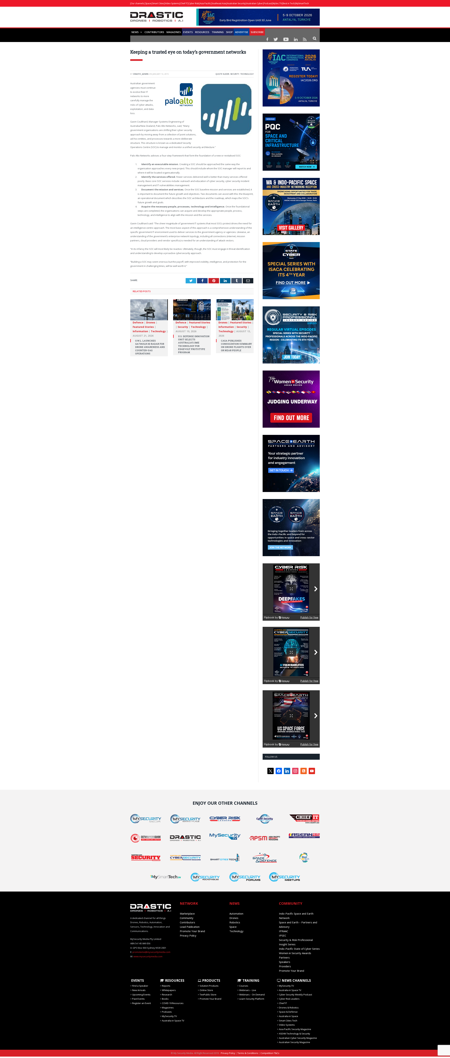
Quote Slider (222, 74)
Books (165, 998)
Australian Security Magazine (294, 1042)
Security (234, 74)
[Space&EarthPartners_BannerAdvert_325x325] (291, 491)
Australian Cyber (254, 3)
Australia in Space (288, 1016)
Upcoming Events (141, 994)
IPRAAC (283, 931)
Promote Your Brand (192, 931)
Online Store (206, 990)
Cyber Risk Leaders (289, 998)
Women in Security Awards (295, 953)
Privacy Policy (188, 935)
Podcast (268, 3)
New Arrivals (139, 990)
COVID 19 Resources (173, 1003)
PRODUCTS (210, 980)
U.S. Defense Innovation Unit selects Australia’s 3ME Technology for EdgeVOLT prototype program (194, 343)
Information (140, 331)
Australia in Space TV (173, 1020)
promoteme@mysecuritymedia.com (151, 952)
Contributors (154, 32)
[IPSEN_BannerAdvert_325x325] (291, 555)
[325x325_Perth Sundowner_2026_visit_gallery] (291, 234)
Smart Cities (158, 3)
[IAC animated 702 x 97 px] (258, 24)
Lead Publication (190, 926)
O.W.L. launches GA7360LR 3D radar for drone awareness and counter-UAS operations (150, 347)
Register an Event (141, 1003)
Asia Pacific (205, 3)
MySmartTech (302, 3)
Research (167, 994)
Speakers (284, 962)
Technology (247, 74)
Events (188, 32)
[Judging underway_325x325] (291, 426)
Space (148, 3)
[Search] (314, 38)
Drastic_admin (140, 74)
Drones (150, 322)
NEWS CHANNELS (296, 980)
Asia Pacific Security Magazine (295, 1029)
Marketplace (187, 913)
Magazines (173, 32)
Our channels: (137, 3)
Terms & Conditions (247, 1053)
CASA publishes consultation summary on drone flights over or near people (236, 345)
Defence (138, 322)
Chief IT (184, 3)
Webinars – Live (247, 990)
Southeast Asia (219, 3)
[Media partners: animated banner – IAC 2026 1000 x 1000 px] (291, 105)
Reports (166, 985)
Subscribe (257, 32)
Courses (243, 985)
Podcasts (167, 1011)
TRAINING (218, 32)
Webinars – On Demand (252, 994)
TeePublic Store (208, 994)
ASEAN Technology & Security (294, 1033)
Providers (285, 966)
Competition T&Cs (270, 1053)
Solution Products (209, 985)
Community (186, 918)
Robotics (234, 922)
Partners (284, 957)
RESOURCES (202, 32)
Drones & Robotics (289, 1007)
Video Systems (172, 3)
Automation (236, 913)
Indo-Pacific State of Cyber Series (299, 948)
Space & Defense (288, 1011)
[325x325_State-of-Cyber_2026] (291, 298)
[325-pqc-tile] (291, 169)
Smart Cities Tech (288, 1020)
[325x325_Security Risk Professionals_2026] (291, 362)
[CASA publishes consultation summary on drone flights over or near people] (235, 311)
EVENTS (137, 980)
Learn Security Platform (251, 998)
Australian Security (236, 3)
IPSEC (282, 935)
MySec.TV (277, 3)
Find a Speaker (140, 985)
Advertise (241, 32)
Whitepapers (169, 990)
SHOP (229, 32)
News (135, 32)
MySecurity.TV (169, 1016)
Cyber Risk (193, 3)
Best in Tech (289, 3)
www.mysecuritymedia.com (147, 956)
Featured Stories (143, 326)
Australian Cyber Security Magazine (298, 1037)
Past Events (138, 998)
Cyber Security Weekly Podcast (295, 994)
